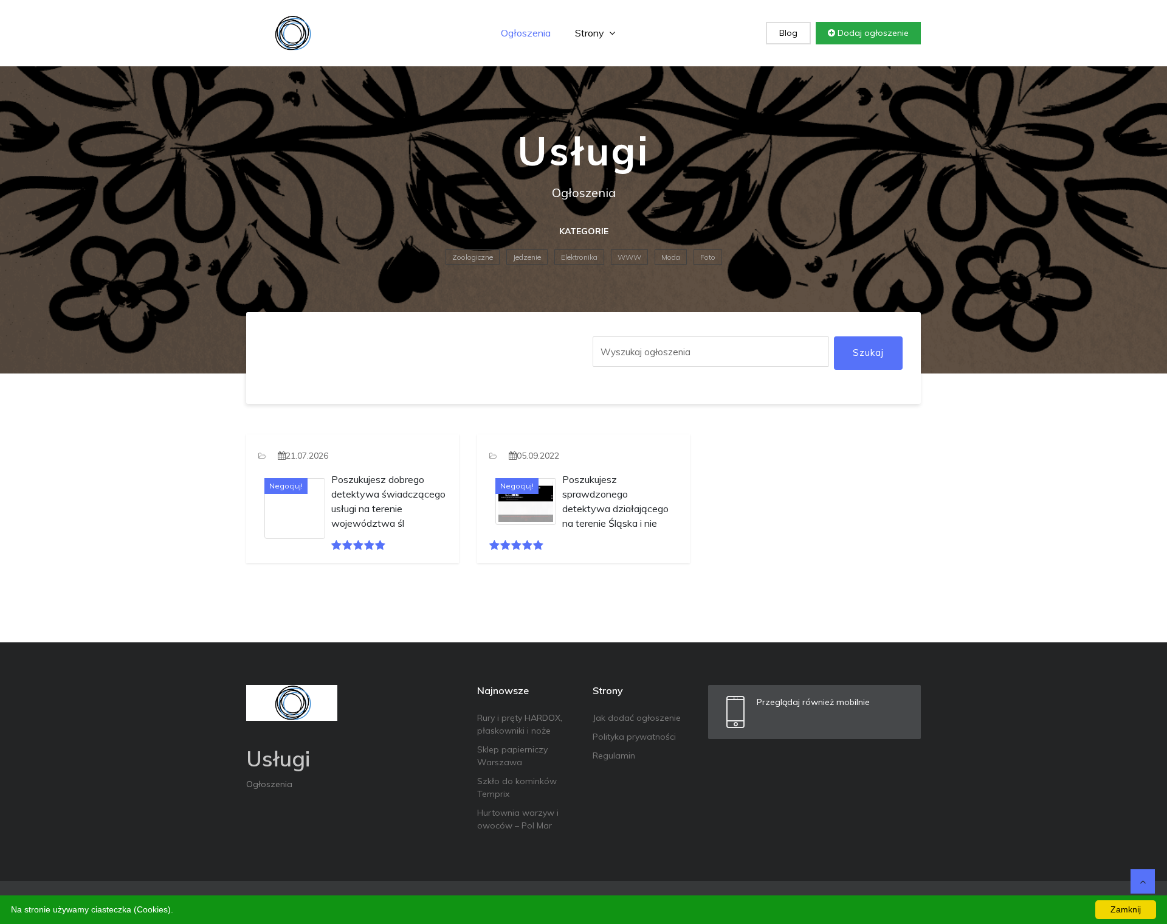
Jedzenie (527, 257)
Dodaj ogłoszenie (872, 32)
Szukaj (868, 352)
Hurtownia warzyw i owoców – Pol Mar (518, 819)
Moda (670, 257)
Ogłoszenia (526, 33)
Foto (707, 257)
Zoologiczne (472, 257)
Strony (591, 33)
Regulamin (614, 755)
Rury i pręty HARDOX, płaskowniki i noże (519, 724)
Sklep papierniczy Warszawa (512, 756)
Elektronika (579, 257)
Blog (788, 32)
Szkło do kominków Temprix (517, 787)
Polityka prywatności (634, 736)
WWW (629, 257)
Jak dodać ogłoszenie (637, 717)
